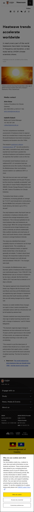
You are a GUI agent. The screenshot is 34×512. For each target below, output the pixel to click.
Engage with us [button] (8, 391)
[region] (17, 483)
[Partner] (20, 3)
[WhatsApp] (29, 11)
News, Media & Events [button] (11, 402)
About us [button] (5, 407)
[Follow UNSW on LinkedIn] (11, 11)
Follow (28, 8)
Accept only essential (17, 500)
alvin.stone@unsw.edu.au (12, 111)
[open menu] (4, 3)
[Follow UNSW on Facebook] (18, 11)
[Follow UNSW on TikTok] (25, 11)
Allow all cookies (17, 494)
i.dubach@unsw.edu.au (11, 125)
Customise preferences (17, 505)
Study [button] (4, 396)
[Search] (30, 3)
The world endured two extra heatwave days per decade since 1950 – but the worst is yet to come (18, 363)
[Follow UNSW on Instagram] (14, 11)
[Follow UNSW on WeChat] (21, 11)
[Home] (10, 3)
